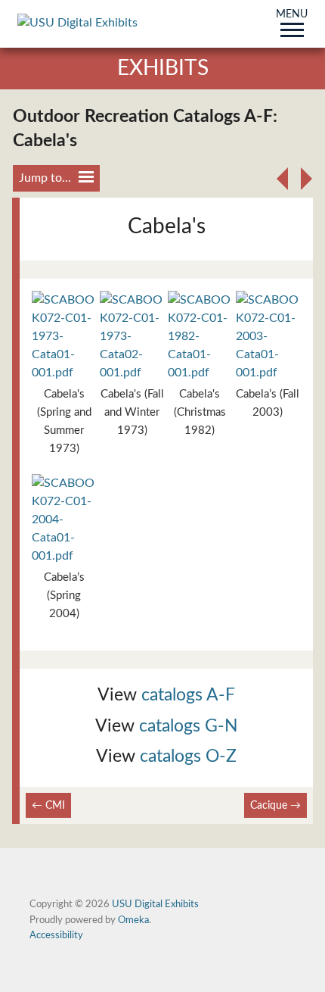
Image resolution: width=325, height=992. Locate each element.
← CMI (48, 805)
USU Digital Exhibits (155, 904)
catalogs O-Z (188, 756)
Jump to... (45, 178)
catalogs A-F (188, 694)
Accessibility (56, 935)
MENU (292, 15)
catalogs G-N (188, 726)
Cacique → (275, 805)
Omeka (133, 920)
